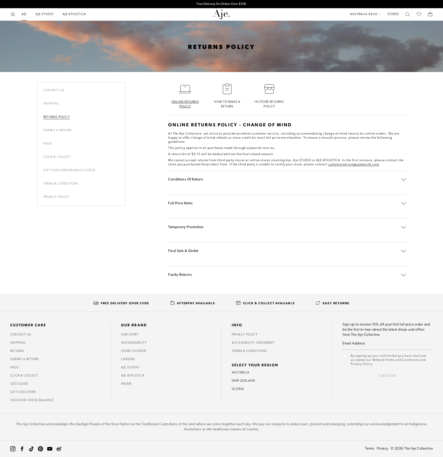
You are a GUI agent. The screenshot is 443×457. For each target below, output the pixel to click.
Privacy (382, 449)
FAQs (14, 367)
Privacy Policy (56, 197)
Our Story (130, 334)
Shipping (51, 103)
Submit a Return (24, 359)
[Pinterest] (40, 448)
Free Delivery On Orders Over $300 (221, 4)
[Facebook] (22, 448)
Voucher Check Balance (32, 400)
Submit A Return (57, 130)
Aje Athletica (133, 375)
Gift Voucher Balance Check (69, 170)
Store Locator (133, 351)
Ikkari (126, 383)
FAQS (47, 143)
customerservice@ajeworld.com (353, 164)
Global (238, 389)
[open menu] (12, 14)
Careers (128, 359)
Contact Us (53, 90)
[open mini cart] (430, 14)
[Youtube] (49, 448)
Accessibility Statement (253, 342)
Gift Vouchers (23, 392)
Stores (393, 14)
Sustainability (134, 342)
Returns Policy (56, 117)
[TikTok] (31, 448)
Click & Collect (57, 157)
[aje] (221, 14)
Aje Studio (130, 367)
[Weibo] (59, 448)
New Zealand (243, 380)
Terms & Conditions (61, 183)
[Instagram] (12, 448)
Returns (17, 351)
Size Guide (19, 383)
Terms (370, 449)
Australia (240, 372)
